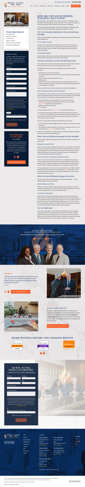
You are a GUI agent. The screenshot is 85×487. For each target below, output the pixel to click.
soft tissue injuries (56, 110)
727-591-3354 (76, 2)
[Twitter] (79, 439)
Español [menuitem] (67, 6)
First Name (8, 67)
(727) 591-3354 (9, 443)
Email (7, 81)
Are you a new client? (10, 86)
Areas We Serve (26, 439)
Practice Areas (26, 442)
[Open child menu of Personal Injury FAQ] (26, 34)
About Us (25, 437)
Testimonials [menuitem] (57, 6)
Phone (7, 76)
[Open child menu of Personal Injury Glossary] (26, 36)
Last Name (8, 71)
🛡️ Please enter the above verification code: (15, 115)
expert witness (51, 129)
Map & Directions (43, 445)
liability (65, 169)
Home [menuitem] (31, 6)
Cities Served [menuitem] (50, 6)
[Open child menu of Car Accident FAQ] (26, 38)
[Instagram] (76, 444)
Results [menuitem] (62, 6)
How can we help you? (11, 91)
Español (25, 453)
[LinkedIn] (76, 441)
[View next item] (18, 157)
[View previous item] (41, 353)
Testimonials (26, 444)
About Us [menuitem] (36, 6)
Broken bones (42, 103)
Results (25, 446)
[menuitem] (15, 34)
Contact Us (25, 451)
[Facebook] (76, 439)
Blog (24, 448)
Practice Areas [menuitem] (43, 6)
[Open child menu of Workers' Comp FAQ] (26, 41)
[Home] (13, 4)
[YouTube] (79, 441)
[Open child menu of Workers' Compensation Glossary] (26, 43)
